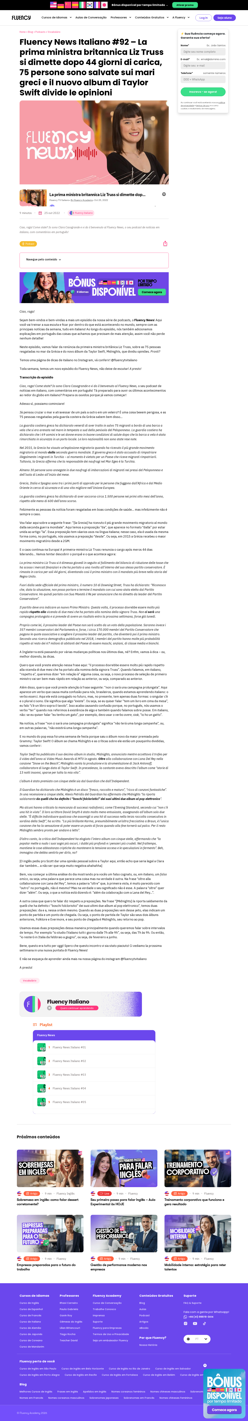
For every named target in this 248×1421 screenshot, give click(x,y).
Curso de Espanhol (31, 1309)
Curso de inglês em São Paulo (38, 1368)
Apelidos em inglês (94, 1391)
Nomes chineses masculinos (167, 1391)
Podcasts (40, 31)
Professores (119, 17)
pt (197, 1339)
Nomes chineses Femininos (175, 1398)
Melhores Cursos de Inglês (36, 1391)
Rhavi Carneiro (69, 1303)
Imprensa (99, 1315)
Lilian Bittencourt (70, 1328)
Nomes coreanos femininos (128, 1391)
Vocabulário (54, 31)
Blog (30, 31)
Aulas (142, 1309)
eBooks (143, 1328)
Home (23, 31)
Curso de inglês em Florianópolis (200, 1375)
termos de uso (202, 105)
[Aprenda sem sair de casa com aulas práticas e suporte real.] (94, 287)
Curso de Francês (30, 1315)
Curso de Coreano (31, 1340)
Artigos (143, 1321)
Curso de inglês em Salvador (173, 1368)
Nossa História (148, 1345)
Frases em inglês (67, 1391)
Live (106, 1193)
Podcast (30, 243)
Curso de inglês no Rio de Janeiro (129, 1368)
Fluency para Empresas (107, 1328)
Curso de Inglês (29, 1303)
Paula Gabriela (69, 1309)
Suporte (98, 1321)
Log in (204, 18)
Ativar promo (185, 5)
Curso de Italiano (30, 1321)
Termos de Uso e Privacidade (111, 1334)
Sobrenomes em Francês (139, 1398)
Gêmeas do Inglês (71, 1321)
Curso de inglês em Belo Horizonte (82, 1368)
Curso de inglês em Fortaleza (120, 1375)
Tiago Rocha (67, 1334)
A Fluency (178, 17)
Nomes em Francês (31, 1398)
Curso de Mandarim (32, 1346)
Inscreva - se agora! (203, 92)
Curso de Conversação (107, 1303)
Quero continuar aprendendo (76, 1007)
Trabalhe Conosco (104, 1309)
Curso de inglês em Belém (159, 1375)
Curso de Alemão (30, 1328)
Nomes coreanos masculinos (66, 1398)
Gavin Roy (66, 1315)
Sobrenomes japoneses (104, 1398)
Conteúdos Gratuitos (149, 17)
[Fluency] (21, 18)
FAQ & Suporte (192, 1303)
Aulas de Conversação (91, 17)
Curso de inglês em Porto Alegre (40, 1375)
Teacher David (69, 1340)
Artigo (33, 1193)
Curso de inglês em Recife (81, 1375)
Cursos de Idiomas (54, 17)
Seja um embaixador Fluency (110, 1340)
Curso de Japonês (31, 1334)
